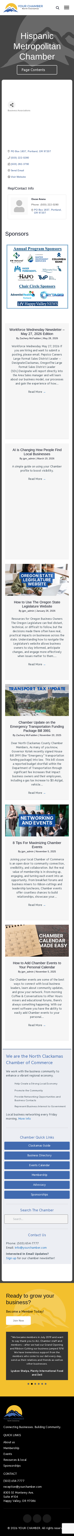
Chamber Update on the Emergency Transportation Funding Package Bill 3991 (37, 726)
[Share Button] (11, 105)
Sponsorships (12, 1466)
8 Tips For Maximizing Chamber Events (37, 845)
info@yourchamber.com (31, 1247)
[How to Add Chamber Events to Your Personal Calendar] (37, 940)
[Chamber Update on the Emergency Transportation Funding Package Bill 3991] (37, 700)
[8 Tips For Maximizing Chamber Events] (37, 820)
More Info (24, 1118)
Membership (11, 1448)
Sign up (11, 1258)
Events (7, 1454)
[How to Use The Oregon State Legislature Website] (37, 579)
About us (9, 1442)
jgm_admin (29, 458)
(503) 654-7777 (13, 1481)
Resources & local (15, 1460)
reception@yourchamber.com (22, 1487)
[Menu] (67, 8)
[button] (37, 1146)
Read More (37, 392)
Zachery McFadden (31, 338)
